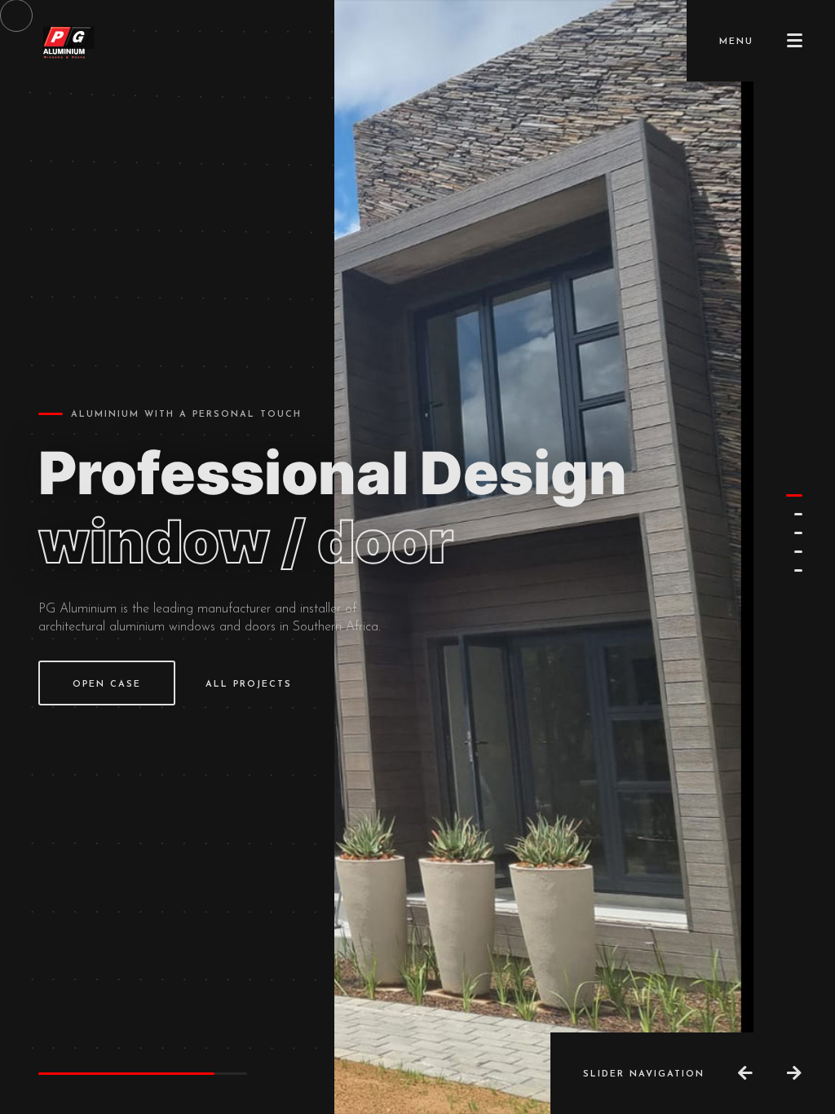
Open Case (107, 684)
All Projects (248, 684)
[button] (794, 495)
